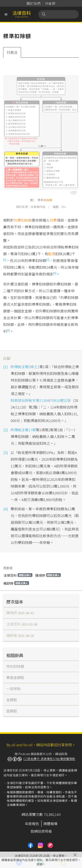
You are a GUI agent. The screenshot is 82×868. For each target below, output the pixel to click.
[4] (8, 330)
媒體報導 (50, 823)
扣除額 (47, 200)
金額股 (11, 699)
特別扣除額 (15, 666)
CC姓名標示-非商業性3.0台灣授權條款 (49, 759)
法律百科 (17, 575)
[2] (47, 260)
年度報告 (32, 823)
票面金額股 (15, 677)
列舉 (53, 220)
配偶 (51, 253)
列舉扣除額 (23, 220)
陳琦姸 (47, 575)
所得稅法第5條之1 (25, 366)
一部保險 (13, 688)
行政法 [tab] (12, 52)
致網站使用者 (41, 831)
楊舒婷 (15, 583)
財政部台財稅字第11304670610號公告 (41, 400)
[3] (54, 273)
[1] (4, 260)
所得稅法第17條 (23, 429)
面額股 (11, 710)
